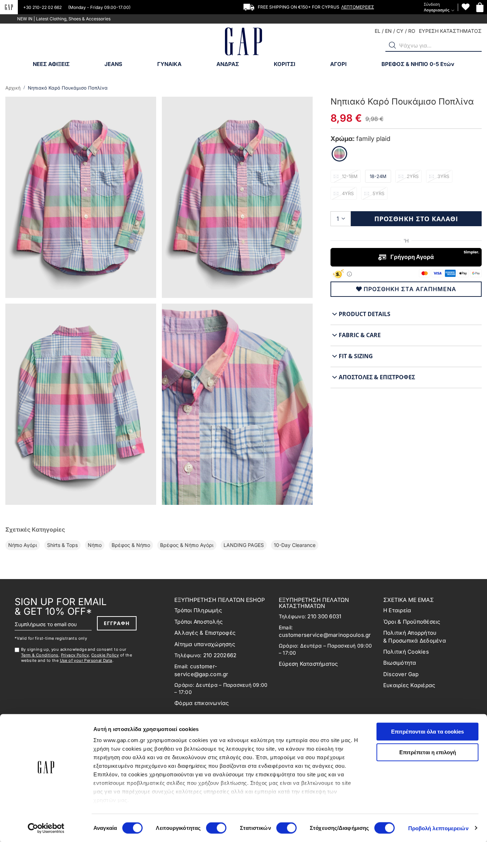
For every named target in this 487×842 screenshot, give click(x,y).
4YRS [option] (348, 193)
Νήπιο (95, 545)
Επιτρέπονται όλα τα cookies (427, 732)
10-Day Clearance (295, 545)
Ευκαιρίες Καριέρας (409, 685)
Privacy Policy (75, 655)
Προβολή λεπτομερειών (438, 828)
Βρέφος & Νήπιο (131, 545)
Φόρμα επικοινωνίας (201, 703)
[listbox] (406, 187)
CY (400, 31)
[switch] (216, 828)
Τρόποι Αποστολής (198, 621)
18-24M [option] (378, 176)
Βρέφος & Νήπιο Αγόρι (187, 545)
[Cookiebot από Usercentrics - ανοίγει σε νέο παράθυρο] (46, 828)
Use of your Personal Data (86, 660)
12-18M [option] (350, 176)
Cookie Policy (105, 655)
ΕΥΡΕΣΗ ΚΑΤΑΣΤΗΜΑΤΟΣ (450, 31)
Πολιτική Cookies (406, 651)
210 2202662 (220, 655)
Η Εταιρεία (397, 610)
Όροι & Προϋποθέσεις (412, 621)
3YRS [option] (443, 176)
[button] (392, 45)
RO (411, 31)
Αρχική (13, 88)
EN (388, 31)
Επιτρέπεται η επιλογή (427, 752)
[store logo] (243, 42)
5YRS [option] (378, 193)
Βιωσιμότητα (399, 662)
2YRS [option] (413, 176)
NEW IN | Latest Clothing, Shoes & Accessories (64, 18)
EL (377, 31)
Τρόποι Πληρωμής (198, 610)
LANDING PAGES (244, 545)
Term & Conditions (39, 655)
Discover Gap (401, 674)
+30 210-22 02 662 (43, 7)
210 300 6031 (324, 616)
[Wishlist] (466, 6)
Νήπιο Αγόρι (22, 545)
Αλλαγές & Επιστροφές (205, 632)
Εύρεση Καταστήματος (308, 663)
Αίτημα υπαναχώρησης (204, 644)
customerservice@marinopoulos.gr (325, 635)
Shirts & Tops (62, 545)
